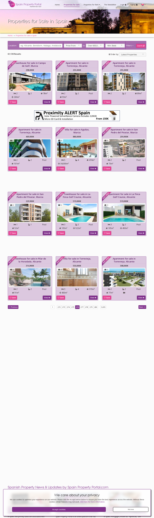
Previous (14, 307)
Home (57, 4)
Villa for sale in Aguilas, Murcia (77, 131)
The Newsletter (110, 4)
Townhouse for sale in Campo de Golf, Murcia (30, 64)
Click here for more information (92, 502)
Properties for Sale (72, 4)
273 (63, 307)
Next (141, 307)
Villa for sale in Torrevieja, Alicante (77, 260)
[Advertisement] (77, 181)
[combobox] (73, 46)
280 (95, 307)
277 (81, 307)
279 (91, 307)
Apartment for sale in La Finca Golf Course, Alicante (124, 195)
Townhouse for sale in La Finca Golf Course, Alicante (77, 195)
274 (68, 307)
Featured (12, 65)
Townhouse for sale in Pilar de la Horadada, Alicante (30, 260)
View (46, 102)
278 (86, 307)
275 (72, 307)
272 (59, 307)
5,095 (103, 307)
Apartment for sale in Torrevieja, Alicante (77, 64)
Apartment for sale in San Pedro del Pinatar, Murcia (124, 131)
